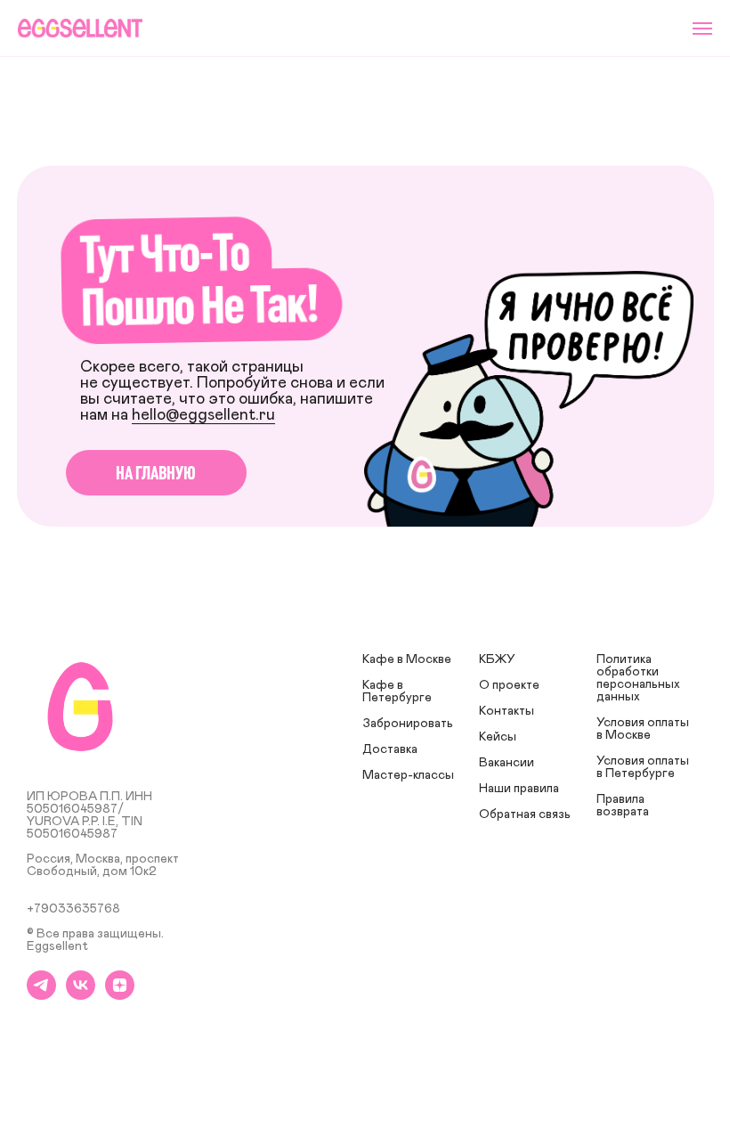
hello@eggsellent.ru (203, 415)
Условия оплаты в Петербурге (642, 767)
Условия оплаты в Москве (642, 728)
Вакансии (506, 763)
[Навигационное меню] (702, 28)
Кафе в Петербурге (397, 691)
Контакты (506, 711)
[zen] (119, 994)
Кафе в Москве (406, 659)
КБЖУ (497, 659)
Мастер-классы (408, 775)
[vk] (80, 994)
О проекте (509, 685)
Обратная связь (525, 814)
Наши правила (519, 788)
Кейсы (497, 737)
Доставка (390, 749)
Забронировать (407, 723)
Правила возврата (622, 805)
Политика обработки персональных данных (638, 678)
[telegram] (41, 994)
